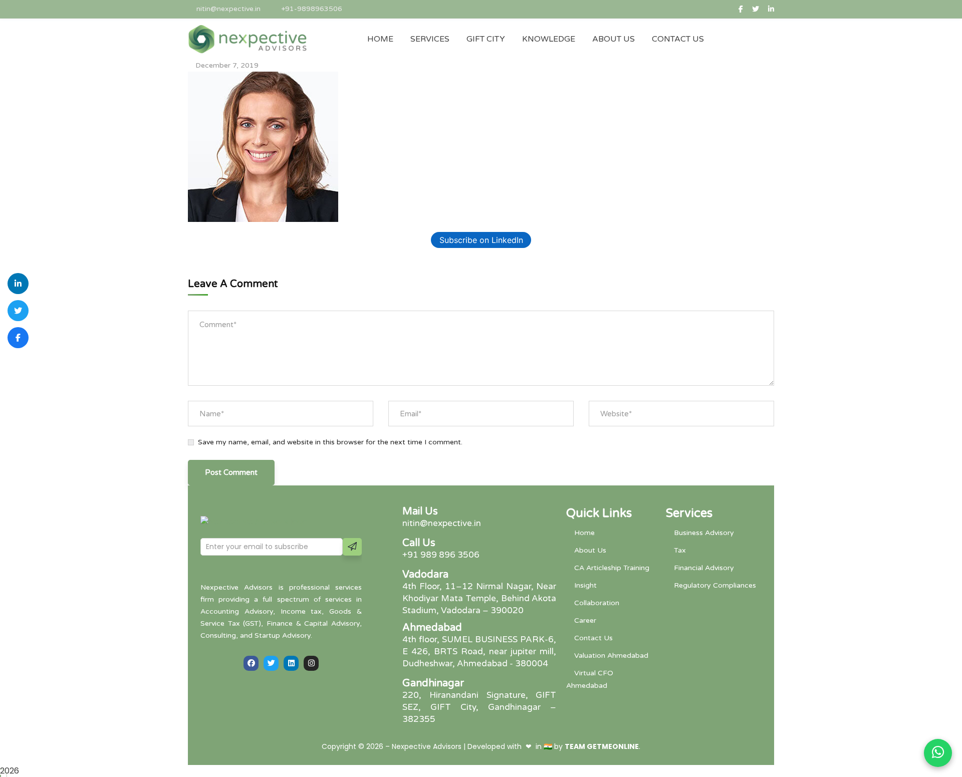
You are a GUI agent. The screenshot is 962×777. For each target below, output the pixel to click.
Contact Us (593, 638)
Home (584, 533)
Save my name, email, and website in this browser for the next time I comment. (330, 442)
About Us (590, 550)
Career (585, 620)
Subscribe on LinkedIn (481, 240)
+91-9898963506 (311, 9)
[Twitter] (271, 663)
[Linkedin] (291, 663)
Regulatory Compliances (715, 585)
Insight (585, 585)
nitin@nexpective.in (228, 9)
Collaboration (596, 603)
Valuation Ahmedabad (611, 655)
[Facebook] (251, 663)
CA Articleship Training (611, 568)
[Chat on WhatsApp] (938, 753)
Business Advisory (704, 533)
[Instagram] (311, 663)
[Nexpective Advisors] (247, 39)
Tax (680, 550)
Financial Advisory (704, 568)
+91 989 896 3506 (440, 555)
